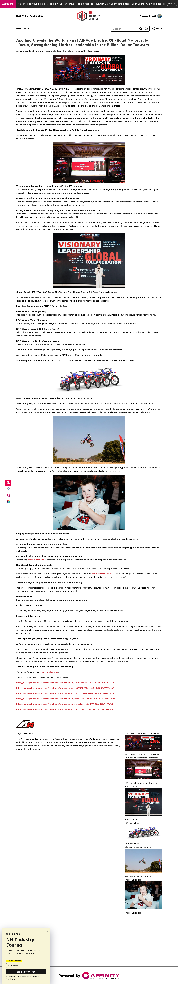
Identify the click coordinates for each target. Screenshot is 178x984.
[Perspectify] (8, 489)
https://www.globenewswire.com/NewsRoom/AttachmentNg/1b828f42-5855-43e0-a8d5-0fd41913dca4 (65, 688)
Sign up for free (26, 971)
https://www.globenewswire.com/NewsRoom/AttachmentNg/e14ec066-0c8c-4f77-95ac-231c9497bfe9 (64, 704)
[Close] (47, 931)
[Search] (141, 28)
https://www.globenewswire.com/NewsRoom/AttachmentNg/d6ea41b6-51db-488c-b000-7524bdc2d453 (65, 698)
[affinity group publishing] (8, 495)
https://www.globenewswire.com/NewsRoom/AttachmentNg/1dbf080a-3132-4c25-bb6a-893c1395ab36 (64, 709)
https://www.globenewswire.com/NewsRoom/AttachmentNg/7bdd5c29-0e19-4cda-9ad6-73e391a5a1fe (65, 693)
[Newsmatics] (8, 501)
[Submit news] (8, 483)
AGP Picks (7, 4)
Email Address (14, 961)
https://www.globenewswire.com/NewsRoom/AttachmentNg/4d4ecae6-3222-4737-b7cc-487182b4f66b (65, 683)
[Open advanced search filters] (146, 28)
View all (172, 4)
